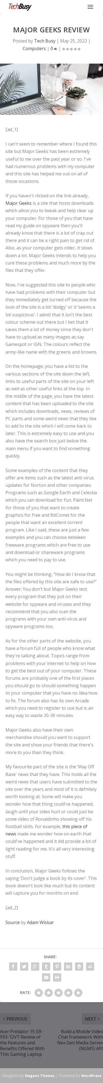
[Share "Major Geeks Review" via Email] (46, 977)
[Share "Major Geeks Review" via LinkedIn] (68, 966)
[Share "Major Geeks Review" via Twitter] (24, 966)
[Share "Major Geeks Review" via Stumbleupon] (90, 966)
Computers (34, 49)
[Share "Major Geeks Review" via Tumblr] (46, 966)
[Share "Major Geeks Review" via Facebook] (13, 966)
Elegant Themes (40, 1075)
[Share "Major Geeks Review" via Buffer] (79, 966)
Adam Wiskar (40, 922)
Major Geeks (18, 203)
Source (12, 922)
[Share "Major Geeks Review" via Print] (57, 977)
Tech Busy (44, 41)
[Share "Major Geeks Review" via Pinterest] (57, 966)
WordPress (91, 1075)
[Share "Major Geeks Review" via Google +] (35, 966)
